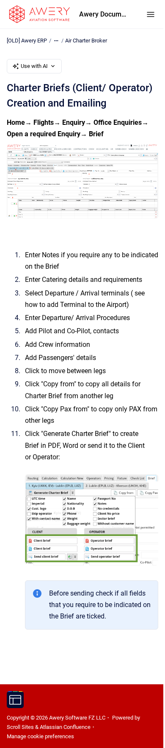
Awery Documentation (104, 14)
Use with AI (34, 66)
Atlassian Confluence (65, 727)
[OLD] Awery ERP (27, 40)
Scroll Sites (20, 727)
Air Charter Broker (86, 40)
